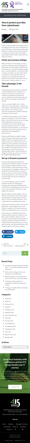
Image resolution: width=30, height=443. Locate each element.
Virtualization (9, 329)
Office (6, 318)
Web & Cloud (8, 334)
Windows (7, 337)
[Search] (25, 253)
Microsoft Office (9, 315)
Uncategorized (9, 326)
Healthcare (8, 312)
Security (7, 321)
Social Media (8, 323)
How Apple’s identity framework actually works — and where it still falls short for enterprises (16, 267)
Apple (4, 29)
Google (7, 307)
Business (7, 304)
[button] (8, 232)
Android (7, 299)
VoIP (6, 332)
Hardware (8, 310)
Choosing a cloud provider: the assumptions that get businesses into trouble (15, 283)
